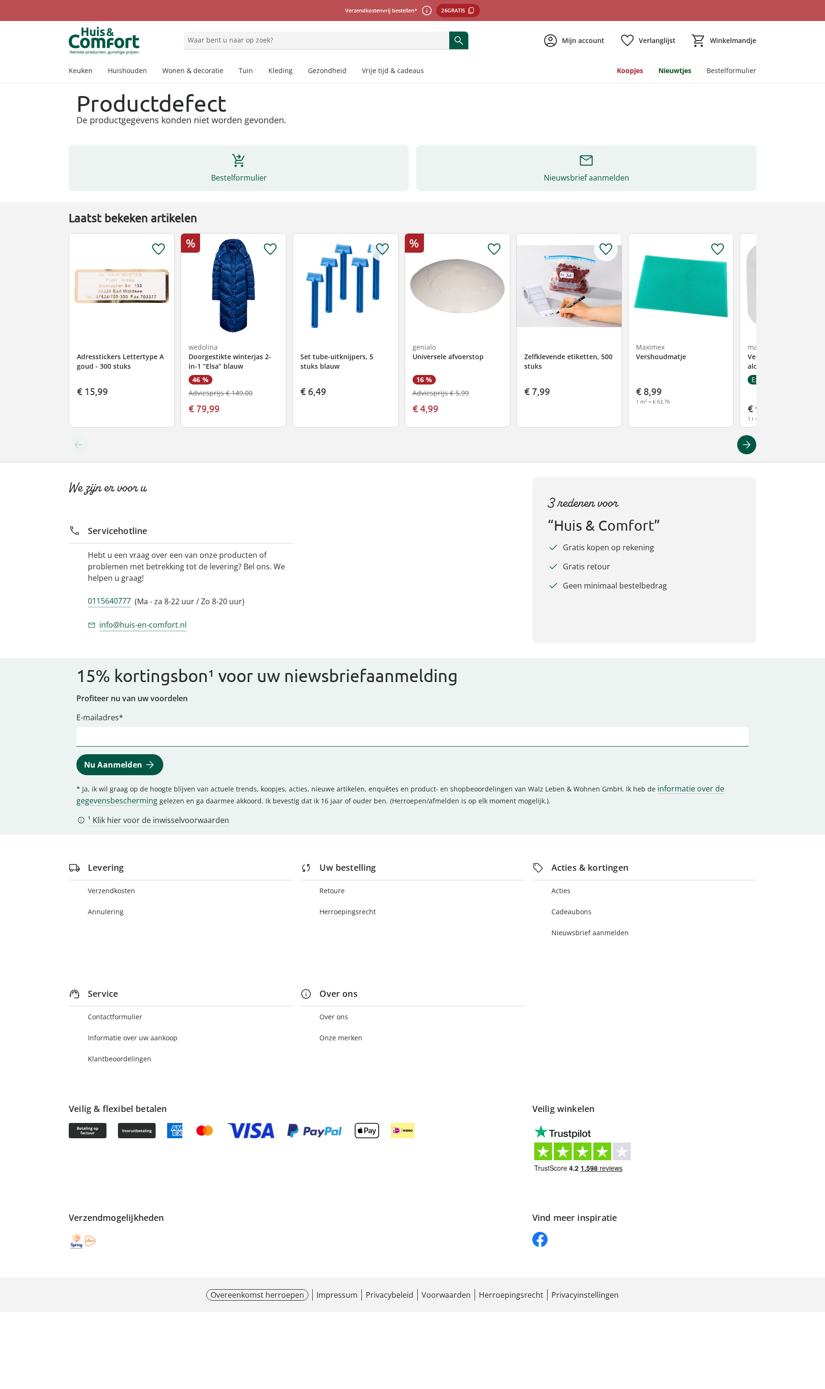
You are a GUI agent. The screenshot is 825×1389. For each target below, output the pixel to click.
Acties (561, 890)
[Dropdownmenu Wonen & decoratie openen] (227, 71)
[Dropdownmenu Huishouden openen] (151, 71)
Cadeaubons (571, 911)
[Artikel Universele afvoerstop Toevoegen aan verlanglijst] (494, 249)
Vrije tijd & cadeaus (393, 70)
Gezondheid (327, 70)
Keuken (81, 70)
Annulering (106, 911)
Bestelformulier (731, 70)
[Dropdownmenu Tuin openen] (257, 71)
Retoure (332, 890)
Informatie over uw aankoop (133, 1037)
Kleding (280, 70)
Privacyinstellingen (585, 1295)
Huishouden (127, 70)
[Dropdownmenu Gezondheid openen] (350, 71)
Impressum (337, 1295)
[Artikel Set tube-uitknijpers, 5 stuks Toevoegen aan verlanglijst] (382, 249)
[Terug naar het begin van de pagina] (813, 1320)
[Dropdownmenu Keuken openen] (96, 71)
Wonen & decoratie (192, 70)
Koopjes (630, 70)
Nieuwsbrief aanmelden (590, 932)
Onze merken (340, 1037)
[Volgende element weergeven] (746, 444)
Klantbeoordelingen (119, 1058)
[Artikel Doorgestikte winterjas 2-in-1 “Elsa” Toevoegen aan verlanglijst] (270, 249)
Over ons (333, 1016)
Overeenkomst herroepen (257, 1295)
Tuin (246, 70)
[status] (314, 40)
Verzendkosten (111, 890)
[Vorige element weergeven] (78, 444)
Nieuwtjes (674, 70)
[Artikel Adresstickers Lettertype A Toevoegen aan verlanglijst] (158, 249)
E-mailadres (97, 717)
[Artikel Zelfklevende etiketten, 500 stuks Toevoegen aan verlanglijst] (606, 249)
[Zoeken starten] (458, 40)
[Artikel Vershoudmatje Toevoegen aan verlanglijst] (718, 249)
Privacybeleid (389, 1295)
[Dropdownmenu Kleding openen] (296, 71)
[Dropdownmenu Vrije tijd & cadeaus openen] (428, 71)
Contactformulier (115, 1016)
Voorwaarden (446, 1295)
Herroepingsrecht (347, 911)
